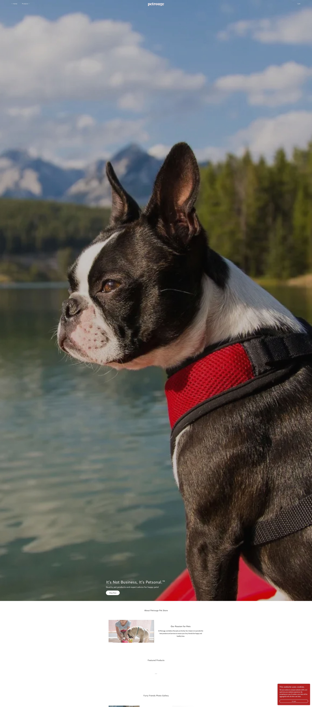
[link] (156, 5)
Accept (294, 701)
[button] (25, 4)
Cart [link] (298, 4)
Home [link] (15, 4)
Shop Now (112, 593)
